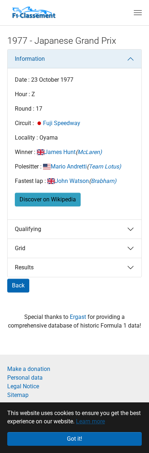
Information (30, 58)
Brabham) (103, 181)
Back (18, 285)
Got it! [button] (74, 438)
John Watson (72, 181)
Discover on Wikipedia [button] (48, 199)
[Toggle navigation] (138, 13)
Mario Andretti (69, 166)
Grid (20, 248)
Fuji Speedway (61, 123)
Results (24, 267)
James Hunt (60, 152)
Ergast (79, 316)
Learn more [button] (90, 421)
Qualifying (28, 229)
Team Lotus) (105, 166)
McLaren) (89, 152)
